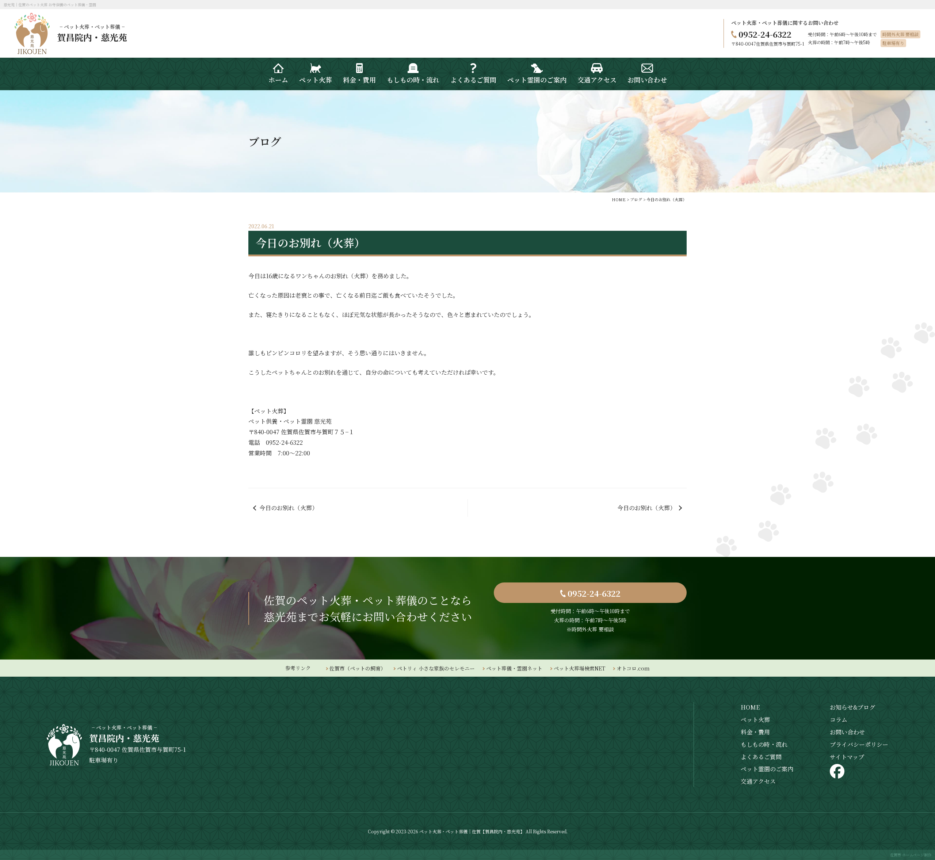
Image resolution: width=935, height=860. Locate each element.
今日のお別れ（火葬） (288, 508)
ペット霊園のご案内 (767, 769)
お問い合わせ (847, 732)
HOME (750, 707)
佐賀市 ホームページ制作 (910, 854)
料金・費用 (755, 732)
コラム (838, 719)
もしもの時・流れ (764, 744)
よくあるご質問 (761, 757)
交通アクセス (758, 781)
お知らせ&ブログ (852, 707)
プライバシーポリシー (859, 744)
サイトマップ (847, 757)
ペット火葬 (755, 719)
